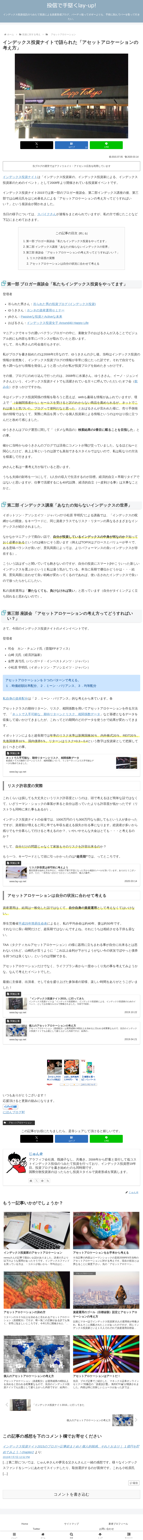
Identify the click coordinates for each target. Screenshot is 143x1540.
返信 (135, 1483)
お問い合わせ (106, 1528)
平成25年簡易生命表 (32, 923)
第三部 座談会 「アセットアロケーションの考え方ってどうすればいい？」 (73, 252)
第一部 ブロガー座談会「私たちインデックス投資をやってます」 (67, 241)
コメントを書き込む (71, 1494)
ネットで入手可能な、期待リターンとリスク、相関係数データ (56, 714)
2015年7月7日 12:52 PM (16, 1457)
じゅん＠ (36, 1154)
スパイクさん (46, 214)
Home (24, 1523)
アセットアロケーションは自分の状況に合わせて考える (64, 263)
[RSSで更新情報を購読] (48, 1180)
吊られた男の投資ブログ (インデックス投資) (64, 304)
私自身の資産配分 (15, 698)
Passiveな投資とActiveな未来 (41, 316)
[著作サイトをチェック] (31, 1180)
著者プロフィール (118, 1523)
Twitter (36, 1528)
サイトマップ (71, 1523)
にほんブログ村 (14, 1112)
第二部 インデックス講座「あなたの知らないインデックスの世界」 (68, 246)
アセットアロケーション (20, 1122)
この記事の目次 (66, 233)
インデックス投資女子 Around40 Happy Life (58, 323)
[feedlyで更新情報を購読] (42, 1180)
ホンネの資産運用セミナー (46, 310)
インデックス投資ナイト (20, 177)
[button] (132, 874)
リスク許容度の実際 (42, 258)
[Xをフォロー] (36, 1180)
